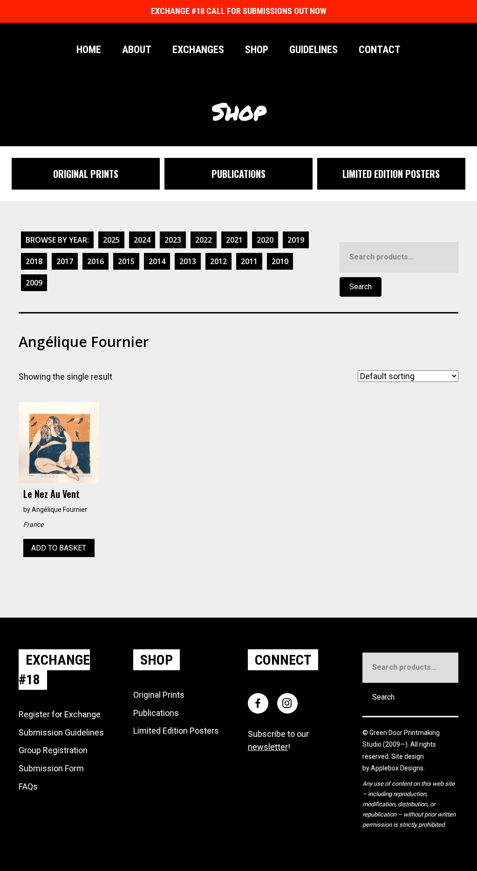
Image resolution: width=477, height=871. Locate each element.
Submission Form (51, 768)
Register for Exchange (60, 714)
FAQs (28, 786)
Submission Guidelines (61, 732)
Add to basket (58, 548)
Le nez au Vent (51, 494)
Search (360, 286)
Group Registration (53, 750)
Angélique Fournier (59, 509)
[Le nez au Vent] (59, 442)
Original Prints (158, 695)
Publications (156, 713)
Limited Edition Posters (176, 730)
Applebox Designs (397, 768)
